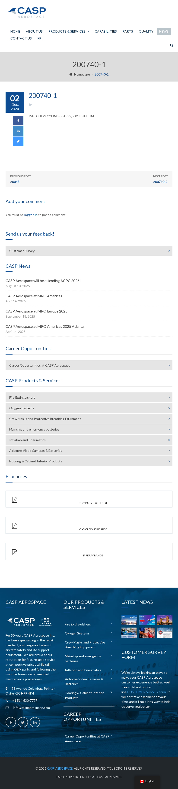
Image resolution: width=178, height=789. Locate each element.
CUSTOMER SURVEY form (146, 692)
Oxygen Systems (21, 408)
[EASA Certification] (147, 633)
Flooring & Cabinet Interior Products (35, 461)
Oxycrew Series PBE (93, 529)
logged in (31, 215)
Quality (146, 31)
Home (15, 31)
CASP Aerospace (60, 768)
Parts (128, 31)
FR (39, 38)
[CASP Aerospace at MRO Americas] (147, 620)
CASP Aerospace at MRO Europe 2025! (37, 311)
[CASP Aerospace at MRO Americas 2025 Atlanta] (129, 633)
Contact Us (21, 38)
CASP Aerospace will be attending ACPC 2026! (43, 280)
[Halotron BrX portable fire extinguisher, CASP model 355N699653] (164, 633)
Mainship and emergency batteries (34, 429)
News (163, 31)
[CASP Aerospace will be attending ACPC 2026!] (129, 620)
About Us (34, 31)
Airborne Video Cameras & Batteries (35, 450)
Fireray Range (93, 555)
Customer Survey (22, 251)
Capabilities (106, 31)
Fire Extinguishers (22, 397)
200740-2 (160, 179)
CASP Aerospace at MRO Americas (34, 296)
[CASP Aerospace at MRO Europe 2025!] (164, 620)
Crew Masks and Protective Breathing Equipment (45, 419)
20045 (20, 179)
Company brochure (93, 503)
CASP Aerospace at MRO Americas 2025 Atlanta (45, 326)
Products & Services (67, 31)
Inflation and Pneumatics (27, 440)
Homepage (82, 74)
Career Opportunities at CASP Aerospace (39, 365)
